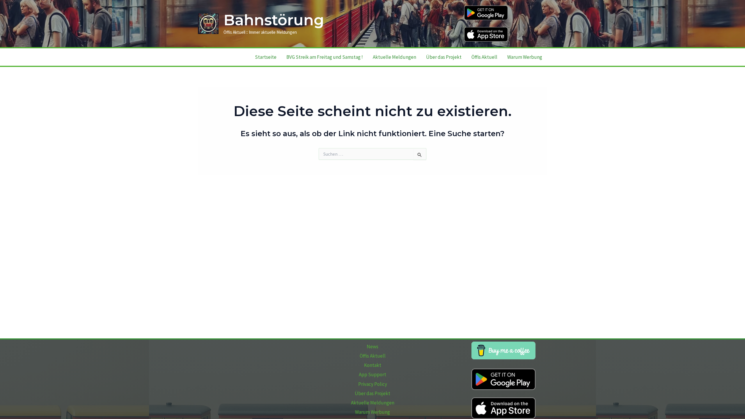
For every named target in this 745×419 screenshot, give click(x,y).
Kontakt (372, 365)
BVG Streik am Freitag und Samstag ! (324, 57)
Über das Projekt (444, 57)
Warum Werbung (524, 57)
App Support (372, 374)
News (372, 346)
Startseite (265, 57)
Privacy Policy (372, 384)
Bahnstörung (274, 20)
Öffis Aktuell (484, 57)
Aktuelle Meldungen (394, 57)
